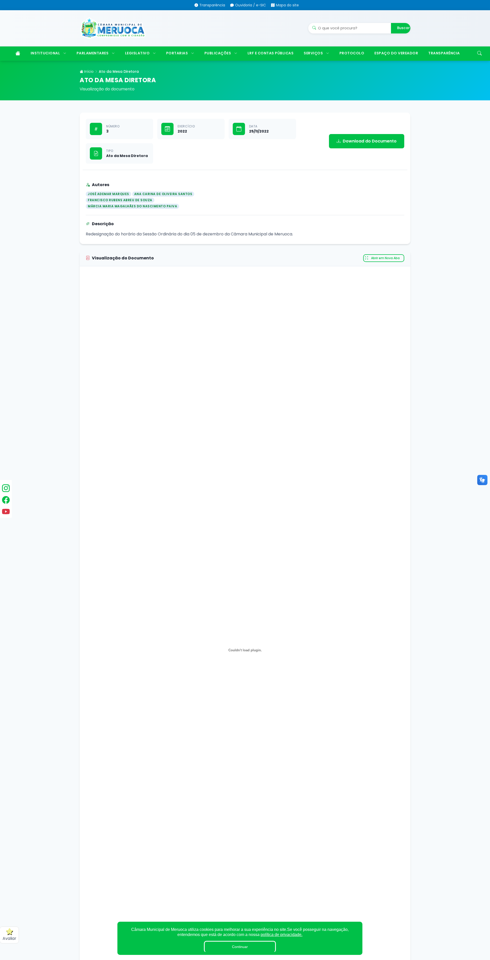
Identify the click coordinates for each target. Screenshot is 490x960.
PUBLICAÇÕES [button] (217, 53)
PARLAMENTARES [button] (93, 53)
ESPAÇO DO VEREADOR (396, 53)
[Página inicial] (17, 54)
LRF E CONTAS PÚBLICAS (271, 53)
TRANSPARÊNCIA (444, 53)
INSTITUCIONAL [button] (45, 53)
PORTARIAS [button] (177, 53)
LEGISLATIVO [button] (137, 53)
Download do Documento (370, 141)
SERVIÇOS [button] (313, 53)
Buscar (403, 28)
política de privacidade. (281, 934)
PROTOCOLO (351, 53)
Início (88, 71)
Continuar (240, 947)
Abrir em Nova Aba (385, 258)
